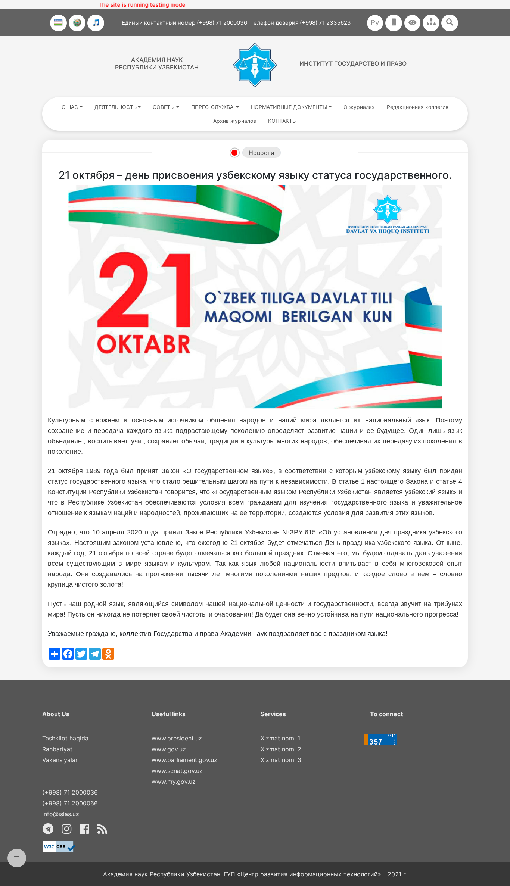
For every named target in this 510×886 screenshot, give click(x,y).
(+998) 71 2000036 (70, 792)
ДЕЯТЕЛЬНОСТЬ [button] (115, 107)
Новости (261, 152)
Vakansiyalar (60, 760)
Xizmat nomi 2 (281, 749)
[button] (412, 23)
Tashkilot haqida (65, 738)
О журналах (359, 107)
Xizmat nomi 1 (280, 738)
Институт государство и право (353, 63)
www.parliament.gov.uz (184, 760)
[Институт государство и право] (255, 65)
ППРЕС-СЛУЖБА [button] (213, 107)
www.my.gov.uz (174, 781)
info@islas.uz (60, 814)
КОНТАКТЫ (282, 121)
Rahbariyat (57, 749)
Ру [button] (375, 22)
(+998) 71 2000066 (70, 803)
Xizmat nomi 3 (281, 760)
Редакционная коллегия (417, 107)
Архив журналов (234, 121)
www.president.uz (177, 738)
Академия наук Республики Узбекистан (157, 63)
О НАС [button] (70, 107)
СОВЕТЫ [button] (164, 107)
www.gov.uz (169, 749)
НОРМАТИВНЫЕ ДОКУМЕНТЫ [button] (289, 107)
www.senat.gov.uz (177, 770)
